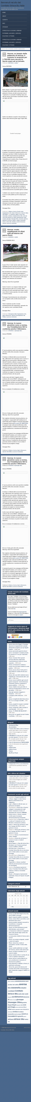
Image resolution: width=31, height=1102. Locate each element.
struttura (14, 221)
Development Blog (13, 725)
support (21, 614)
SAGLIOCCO (26, 1009)
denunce (19, 997)
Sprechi (23, 213)
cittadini (23, 988)
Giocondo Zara (12, 848)
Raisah (10, 874)
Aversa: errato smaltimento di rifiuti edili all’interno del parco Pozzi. (13, 232)
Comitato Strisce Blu (17, 216)
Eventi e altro (20, 211)
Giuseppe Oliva (14, 218)
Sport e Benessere (16, 213)
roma (21, 1009)
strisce (4, 221)
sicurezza (9, 220)
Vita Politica (5, 214)
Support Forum (13, 749)
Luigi (10, 804)
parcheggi (11, 1007)
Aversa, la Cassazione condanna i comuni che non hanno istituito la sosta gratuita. (19, 666)
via (9, 1021)
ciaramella (4, 216)
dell (6, 217)
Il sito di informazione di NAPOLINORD (19, 742)
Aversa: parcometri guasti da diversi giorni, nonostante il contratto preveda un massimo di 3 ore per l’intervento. (18, 652)
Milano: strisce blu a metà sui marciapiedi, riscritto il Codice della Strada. (18, 944)
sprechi (20, 1016)
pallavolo (4, 220)
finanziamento (20, 217)
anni (27, 981)
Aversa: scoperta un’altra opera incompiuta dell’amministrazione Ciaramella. (17, 816)
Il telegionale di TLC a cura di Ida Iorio (18, 763)
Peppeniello (12, 862)
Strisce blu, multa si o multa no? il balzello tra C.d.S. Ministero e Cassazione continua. (19, 821)
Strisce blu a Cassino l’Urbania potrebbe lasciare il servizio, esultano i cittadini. (11, 42)
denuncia (9, 217)
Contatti (5, 19)
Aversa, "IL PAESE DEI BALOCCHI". (18, 711)
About (4, 16)
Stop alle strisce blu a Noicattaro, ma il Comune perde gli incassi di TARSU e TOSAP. (19, 845)
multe (24, 1005)
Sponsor (5, 27)
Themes (11, 751)
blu (23, 214)
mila (21, 1005)
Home (4, 12)
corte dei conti (23, 994)
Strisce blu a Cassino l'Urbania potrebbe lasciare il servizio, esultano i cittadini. (11, 33)
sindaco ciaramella (20, 220)
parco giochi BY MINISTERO (20, 423)
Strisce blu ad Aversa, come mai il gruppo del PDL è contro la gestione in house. (18, 826)
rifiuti (9, 1009)
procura (21, 1007)
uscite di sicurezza (20, 221)
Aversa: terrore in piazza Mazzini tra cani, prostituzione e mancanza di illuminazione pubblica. (18, 960)
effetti (15, 217)
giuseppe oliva (18, 330)
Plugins (11, 745)
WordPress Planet (13, 753)
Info (3, 23)
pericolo (17, 1007)
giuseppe (9, 218)
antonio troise (12, 814)
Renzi (25, 1007)
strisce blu (8, 221)
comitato (10, 216)
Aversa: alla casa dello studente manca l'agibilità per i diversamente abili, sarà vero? (19, 676)
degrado (9, 997)
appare (17, 214)
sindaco (14, 220)
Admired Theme (27, 1027)
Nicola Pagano (12, 843)
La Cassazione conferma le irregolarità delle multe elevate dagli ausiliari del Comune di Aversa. (18, 932)
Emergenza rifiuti (13, 314)
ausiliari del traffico (13, 984)
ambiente (13, 981)
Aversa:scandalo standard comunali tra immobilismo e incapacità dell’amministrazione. (19, 924)
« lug (12, 906)
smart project (17, 1014)
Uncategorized (19, 315)
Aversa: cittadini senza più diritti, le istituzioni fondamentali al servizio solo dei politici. (19, 688)
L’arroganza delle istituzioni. (16, 695)
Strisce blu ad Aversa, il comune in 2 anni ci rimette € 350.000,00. (18, 840)
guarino (24, 1002)
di (12, 217)
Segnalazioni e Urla (6, 213)
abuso (9, 981)
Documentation (12, 727)
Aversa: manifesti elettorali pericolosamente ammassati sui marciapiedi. (18, 863)
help (14, 608)
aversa (21, 214)
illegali (14, 1005)
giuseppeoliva (23, 611)
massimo (21, 218)
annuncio (13, 214)
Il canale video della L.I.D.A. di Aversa (18, 728)
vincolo (4, 223)
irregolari (18, 1005)
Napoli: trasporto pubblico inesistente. (18, 917)
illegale (10, 1005)
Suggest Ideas (12, 747)
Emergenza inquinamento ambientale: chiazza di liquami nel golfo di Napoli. (19, 875)
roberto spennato (16, 1009)
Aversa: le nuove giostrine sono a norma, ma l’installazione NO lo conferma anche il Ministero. (14, 461)
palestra (26, 218)
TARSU (26, 1019)
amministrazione (20, 981)
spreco (24, 1016)
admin (16, 63)
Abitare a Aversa (13, 211)
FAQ (20, 613)
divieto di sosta (13, 999)
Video (26, 213)
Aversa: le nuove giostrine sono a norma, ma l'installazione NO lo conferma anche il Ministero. (14, 326)
